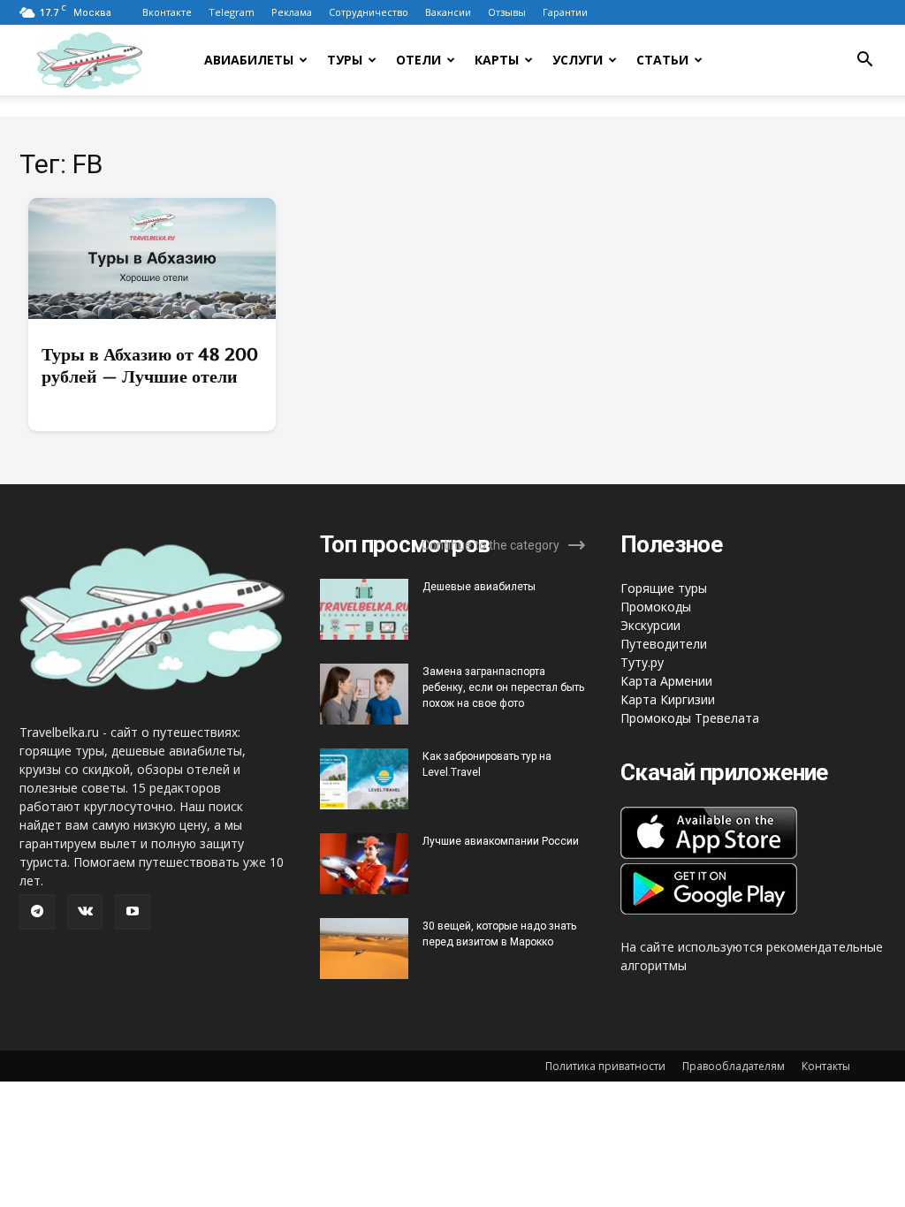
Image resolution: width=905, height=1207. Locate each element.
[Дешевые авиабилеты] (364, 609)
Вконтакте (167, 12)
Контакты (826, 1066)
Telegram (232, 12)
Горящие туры (663, 588)
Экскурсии (650, 625)
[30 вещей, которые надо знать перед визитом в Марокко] (364, 948)
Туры (344, 59)
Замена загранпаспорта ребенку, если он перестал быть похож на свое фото (503, 687)
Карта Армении (666, 680)
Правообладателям (733, 1066)
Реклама (291, 12)
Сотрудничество (368, 12)
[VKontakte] (85, 912)
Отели (418, 59)
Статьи (662, 59)
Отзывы (507, 12)
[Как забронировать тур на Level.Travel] (364, 778)
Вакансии (448, 12)
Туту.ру (642, 662)
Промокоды (655, 606)
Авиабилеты (248, 59)
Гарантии (565, 12)
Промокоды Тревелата (689, 718)
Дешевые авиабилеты (479, 587)
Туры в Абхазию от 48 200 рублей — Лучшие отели (150, 365)
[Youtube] (132, 912)
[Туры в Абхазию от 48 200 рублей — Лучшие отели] (152, 258)
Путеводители (663, 643)
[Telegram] (37, 912)
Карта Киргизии (667, 699)
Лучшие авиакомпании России (500, 841)
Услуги (577, 59)
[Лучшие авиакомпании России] (364, 863)
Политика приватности (605, 1066)
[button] (864, 61)
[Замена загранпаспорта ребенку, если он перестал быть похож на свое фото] (364, 694)
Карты (497, 59)
